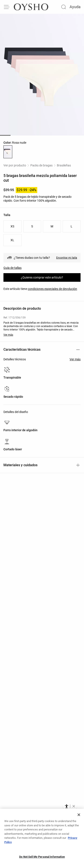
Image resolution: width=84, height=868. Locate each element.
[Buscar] (63, 6)
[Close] (79, 814)
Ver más (8, 334)
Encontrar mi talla (66, 257)
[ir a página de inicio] (31, 7)
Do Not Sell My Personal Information (42, 856)
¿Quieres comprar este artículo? (42, 277)
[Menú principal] (6, 6)
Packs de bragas (41, 165)
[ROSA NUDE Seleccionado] (7, 151)
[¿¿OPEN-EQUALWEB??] (70, 806)
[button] (73, 806)
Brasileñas (64, 165)
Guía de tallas (12, 268)
